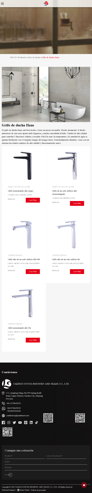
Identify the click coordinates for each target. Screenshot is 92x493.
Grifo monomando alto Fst (19, 328)
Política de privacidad (38, 490)
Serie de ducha (34, 57)
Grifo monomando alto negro (20, 191)
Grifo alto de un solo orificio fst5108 (24, 259)
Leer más (33, 200)
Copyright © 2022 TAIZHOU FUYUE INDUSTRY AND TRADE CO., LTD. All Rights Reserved (37, 487)
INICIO (13, 57)
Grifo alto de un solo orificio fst (66, 259)
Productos (22, 57)
